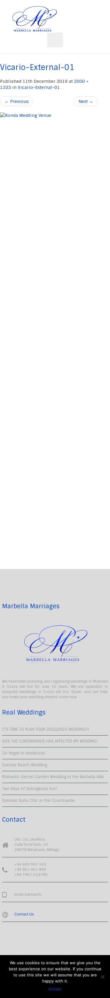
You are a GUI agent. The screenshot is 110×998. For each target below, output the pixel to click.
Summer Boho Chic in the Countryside (38, 800)
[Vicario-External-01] (49, 340)
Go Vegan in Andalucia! (23, 753)
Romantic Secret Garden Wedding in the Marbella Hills (53, 776)
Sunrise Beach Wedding (24, 765)
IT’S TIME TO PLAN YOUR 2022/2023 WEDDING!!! (45, 729)
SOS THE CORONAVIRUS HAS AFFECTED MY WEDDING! (50, 741)
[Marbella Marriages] (34, 19)
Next (86, 101)
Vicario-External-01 (39, 87)
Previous (17, 101)
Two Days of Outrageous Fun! (29, 788)
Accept (55, 988)
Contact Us (24, 914)
